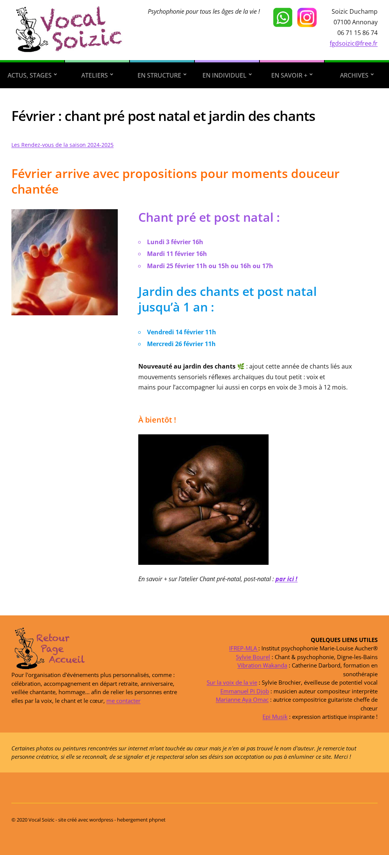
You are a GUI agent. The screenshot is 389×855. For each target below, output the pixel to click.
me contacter (123, 700)
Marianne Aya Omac (242, 699)
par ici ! (286, 579)
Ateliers (94, 75)
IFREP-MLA (243, 648)
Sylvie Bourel (253, 657)
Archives (354, 75)
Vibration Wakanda (262, 665)
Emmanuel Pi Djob (244, 691)
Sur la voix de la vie (232, 682)
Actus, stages (30, 75)
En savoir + (289, 75)
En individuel (224, 75)
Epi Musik (275, 716)
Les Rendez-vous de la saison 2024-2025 (62, 144)
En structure (159, 75)
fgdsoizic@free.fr (354, 43)
